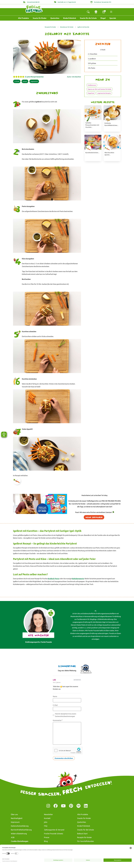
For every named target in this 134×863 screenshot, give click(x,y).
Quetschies (54, 18)
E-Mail (55, 705)
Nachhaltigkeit (16, 818)
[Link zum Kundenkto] (95, 11)
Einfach (25, 81)
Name (55, 696)
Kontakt (47, 818)
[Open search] (88, 11)
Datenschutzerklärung (19, 826)
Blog (46, 841)
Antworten (77, 680)
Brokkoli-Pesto (53, 578)
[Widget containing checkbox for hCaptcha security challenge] (67, 750)
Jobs (45, 822)
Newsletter (48, 814)
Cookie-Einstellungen (19, 841)
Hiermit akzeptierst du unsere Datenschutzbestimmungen (65, 715)
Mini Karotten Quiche (109, 153)
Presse (46, 837)
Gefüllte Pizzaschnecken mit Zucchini (92, 125)
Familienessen (92, 85)
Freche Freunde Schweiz (53, 833)
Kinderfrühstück (69, 18)
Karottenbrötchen (91, 152)
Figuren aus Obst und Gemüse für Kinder (99, 89)
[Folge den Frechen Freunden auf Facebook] (55, 806)
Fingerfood (91, 93)
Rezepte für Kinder (84, 837)
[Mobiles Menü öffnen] (111, 12)
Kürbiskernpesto (78, 578)
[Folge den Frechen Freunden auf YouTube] (63, 806)
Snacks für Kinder (39, 18)
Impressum (15, 822)
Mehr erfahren (94, 517)
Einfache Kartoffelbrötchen (111, 124)
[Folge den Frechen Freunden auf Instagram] (48, 806)
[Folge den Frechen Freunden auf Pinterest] (71, 806)
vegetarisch (34, 81)
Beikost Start (82, 833)
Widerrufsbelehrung (19, 833)
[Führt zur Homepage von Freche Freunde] (34, 9)
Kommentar (58, 720)
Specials (112, 18)
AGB (12, 837)
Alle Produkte (23, 18)
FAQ (45, 826)
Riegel (103, 18)
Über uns (14, 814)
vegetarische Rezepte (104, 93)
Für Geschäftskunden (85, 841)
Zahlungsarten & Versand (54, 829)
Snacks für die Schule (88, 18)
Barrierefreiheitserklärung (21, 829)
